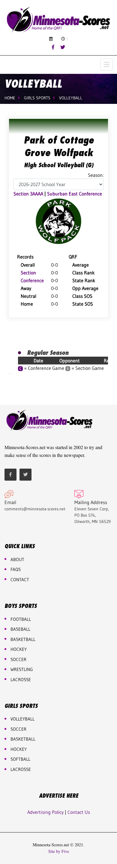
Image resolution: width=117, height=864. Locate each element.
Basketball (22, 739)
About (17, 559)
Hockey (18, 749)
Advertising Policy (45, 812)
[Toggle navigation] (106, 65)
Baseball (20, 629)
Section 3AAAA (28, 194)
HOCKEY (18, 649)
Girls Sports (37, 98)
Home (9, 98)
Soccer (18, 659)
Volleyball (70, 98)
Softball (20, 759)
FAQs (15, 569)
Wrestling (21, 669)
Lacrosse (20, 679)
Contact (19, 579)
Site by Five (58, 851)
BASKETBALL (22, 639)
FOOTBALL (20, 619)
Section (28, 273)
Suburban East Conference (74, 194)
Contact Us (79, 812)
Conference (32, 280)
